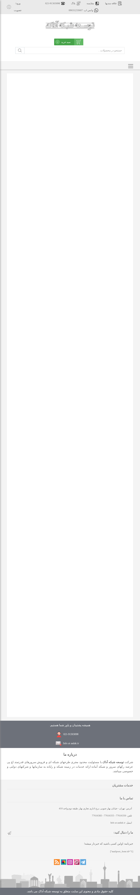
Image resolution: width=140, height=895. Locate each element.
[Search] (19, 50)
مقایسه (90, 3)
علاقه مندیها (111, 3)
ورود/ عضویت (18, 7)
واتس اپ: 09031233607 (81, 10)
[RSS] (57, 862)
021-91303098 (52, 3)
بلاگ (73, 3)
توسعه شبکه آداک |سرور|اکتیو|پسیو (70, 25)
